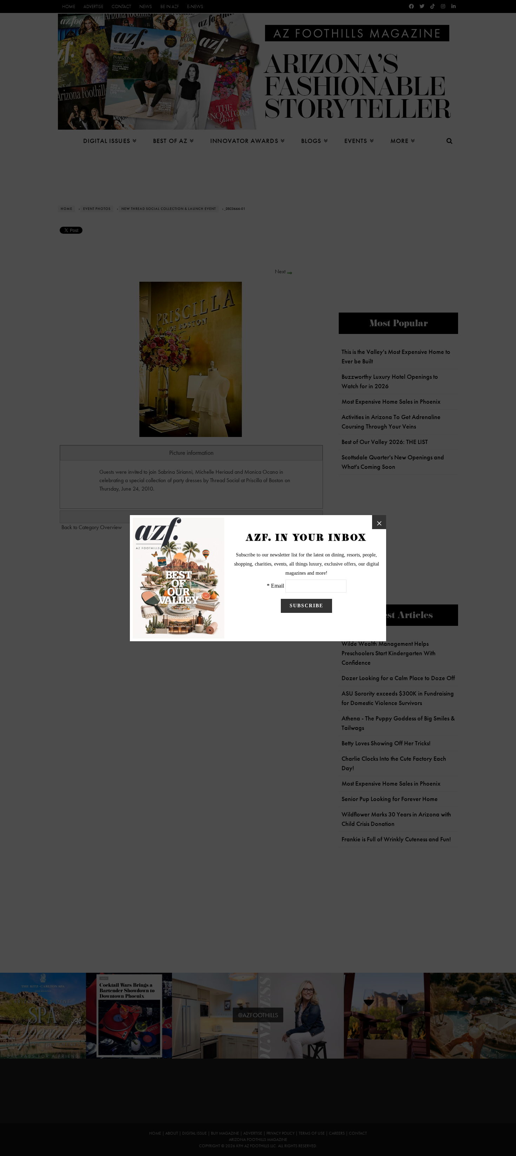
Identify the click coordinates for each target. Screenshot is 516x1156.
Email (277, 586)
